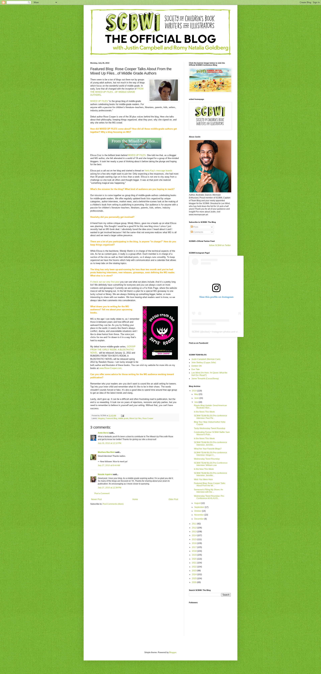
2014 (194, 535)
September (199, 507)
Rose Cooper (147, 418)
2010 (194, 391)
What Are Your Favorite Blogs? (208, 449)
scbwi (206, 331)
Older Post (173, 499)
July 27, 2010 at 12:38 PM (109, 487)
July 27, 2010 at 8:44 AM (109, 465)
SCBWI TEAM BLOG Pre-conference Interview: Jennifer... (210, 443)
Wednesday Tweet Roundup (207, 459)
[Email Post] (122, 415)
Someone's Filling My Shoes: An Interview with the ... (208, 490)
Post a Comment (102, 493)
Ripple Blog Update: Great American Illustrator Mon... (210, 406)
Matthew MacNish (106, 452)
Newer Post (96, 499)
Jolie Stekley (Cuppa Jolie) (203, 362)
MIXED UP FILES (99, 101)
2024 (194, 574)
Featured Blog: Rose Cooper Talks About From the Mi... (209, 484)
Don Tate (195, 369)
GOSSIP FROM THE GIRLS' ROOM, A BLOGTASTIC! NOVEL (112, 349)
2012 (194, 528)
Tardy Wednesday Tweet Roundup (209, 428)
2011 (194, 524)
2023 (194, 570)
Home (135, 499)
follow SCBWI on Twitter (220, 245)
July (196, 402)
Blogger (172, 652)
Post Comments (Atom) (113, 504)
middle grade (123, 418)
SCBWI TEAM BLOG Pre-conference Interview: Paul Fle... (210, 416)
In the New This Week (204, 469)
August (197, 503)
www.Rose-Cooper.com (110, 368)
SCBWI (195, 331)
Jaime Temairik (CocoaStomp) (205, 378)
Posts (195, 227)
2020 (194, 559)
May (196, 394)
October (198, 511)
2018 (194, 551)
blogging (101, 418)
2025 (194, 578)
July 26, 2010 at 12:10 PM (109, 443)
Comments (198, 232)
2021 (194, 563)
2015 (194, 539)
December (199, 519)
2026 (194, 582)
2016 (194, 543)
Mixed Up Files (135, 418)
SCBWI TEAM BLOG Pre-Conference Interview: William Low (211, 464)
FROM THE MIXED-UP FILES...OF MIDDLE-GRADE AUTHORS (116, 92)
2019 (194, 555)
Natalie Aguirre (105, 474)
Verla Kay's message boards (158, 170)
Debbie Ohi (196, 366)
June (196, 398)
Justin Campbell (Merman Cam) (205, 359)
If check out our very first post (105, 282)
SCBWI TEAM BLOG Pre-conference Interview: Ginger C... (210, 453)
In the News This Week (204, 412)
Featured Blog (111, 418)
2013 (194, 531)
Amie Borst (103, 433)
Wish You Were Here (203, 479)
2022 (194, 567)
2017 (194, 547)
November (199, 515)
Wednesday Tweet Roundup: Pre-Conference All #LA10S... (209, 497)
